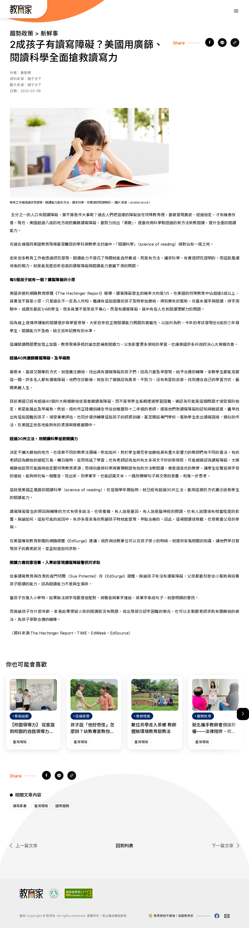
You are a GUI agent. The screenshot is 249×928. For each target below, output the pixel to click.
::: (8, 10)
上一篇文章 (26, 845)
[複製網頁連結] (235, 43)
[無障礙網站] (78, 896)
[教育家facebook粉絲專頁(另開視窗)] (216, 915)
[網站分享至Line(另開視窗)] (222, 43)
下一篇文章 (222, 845)
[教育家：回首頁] (21, 12)
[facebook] (209, 43)
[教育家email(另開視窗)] (227, 916)
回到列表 (124, 845)
